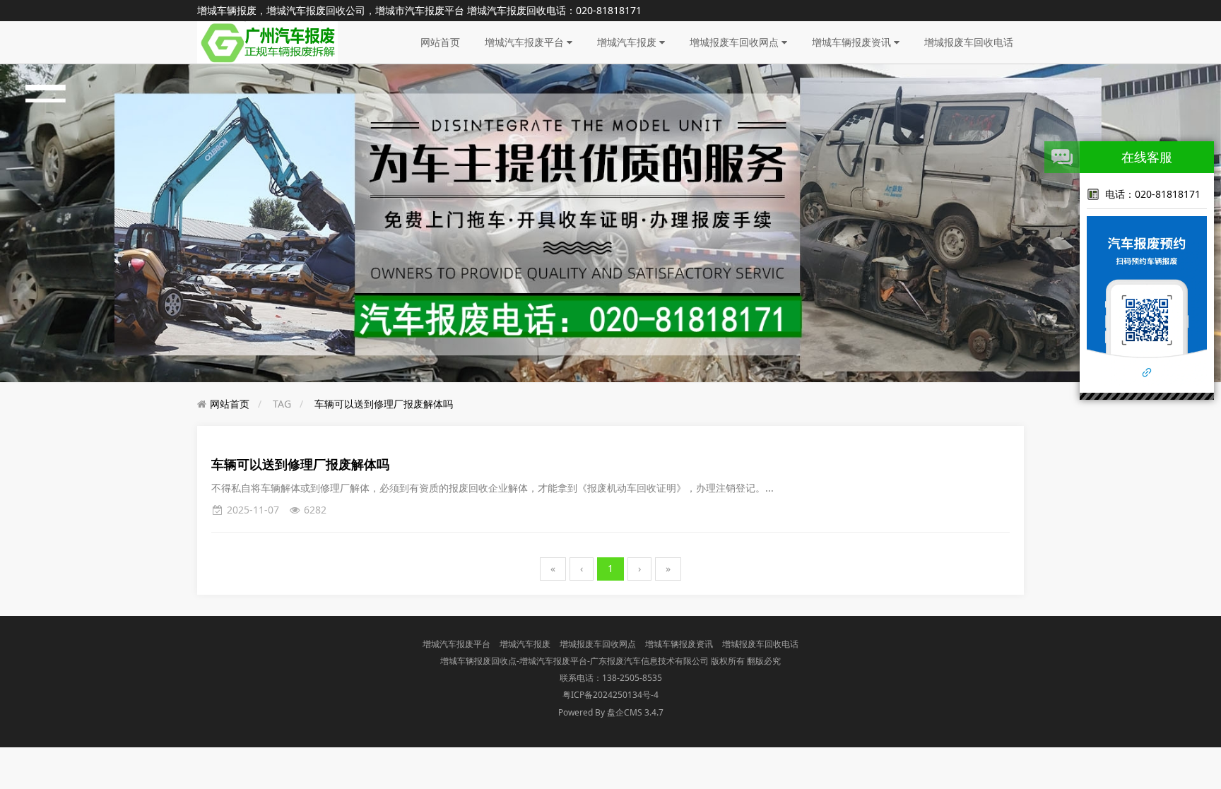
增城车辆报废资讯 (853, 42)
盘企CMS (610, 712)
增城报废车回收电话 (968, 42)
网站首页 (440, 42)
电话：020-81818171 (1153, 194)
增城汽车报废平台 (526, 42)
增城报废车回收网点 (735, 42)
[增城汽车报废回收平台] (267, 41)
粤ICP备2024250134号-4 (610, 695)
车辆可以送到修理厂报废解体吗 (383, 403)
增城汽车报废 (628, 42)
